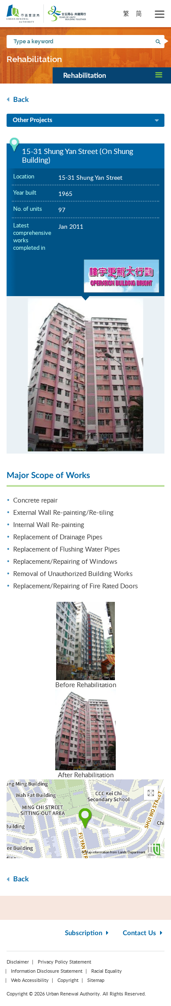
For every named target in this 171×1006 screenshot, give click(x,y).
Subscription (84, 933)
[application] (85, 818)
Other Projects (32, 120)
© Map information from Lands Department (113, 852)
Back (20, 99)
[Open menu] (159, 14)
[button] (112, 75)
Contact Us (140, 933)
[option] (85, 375)
